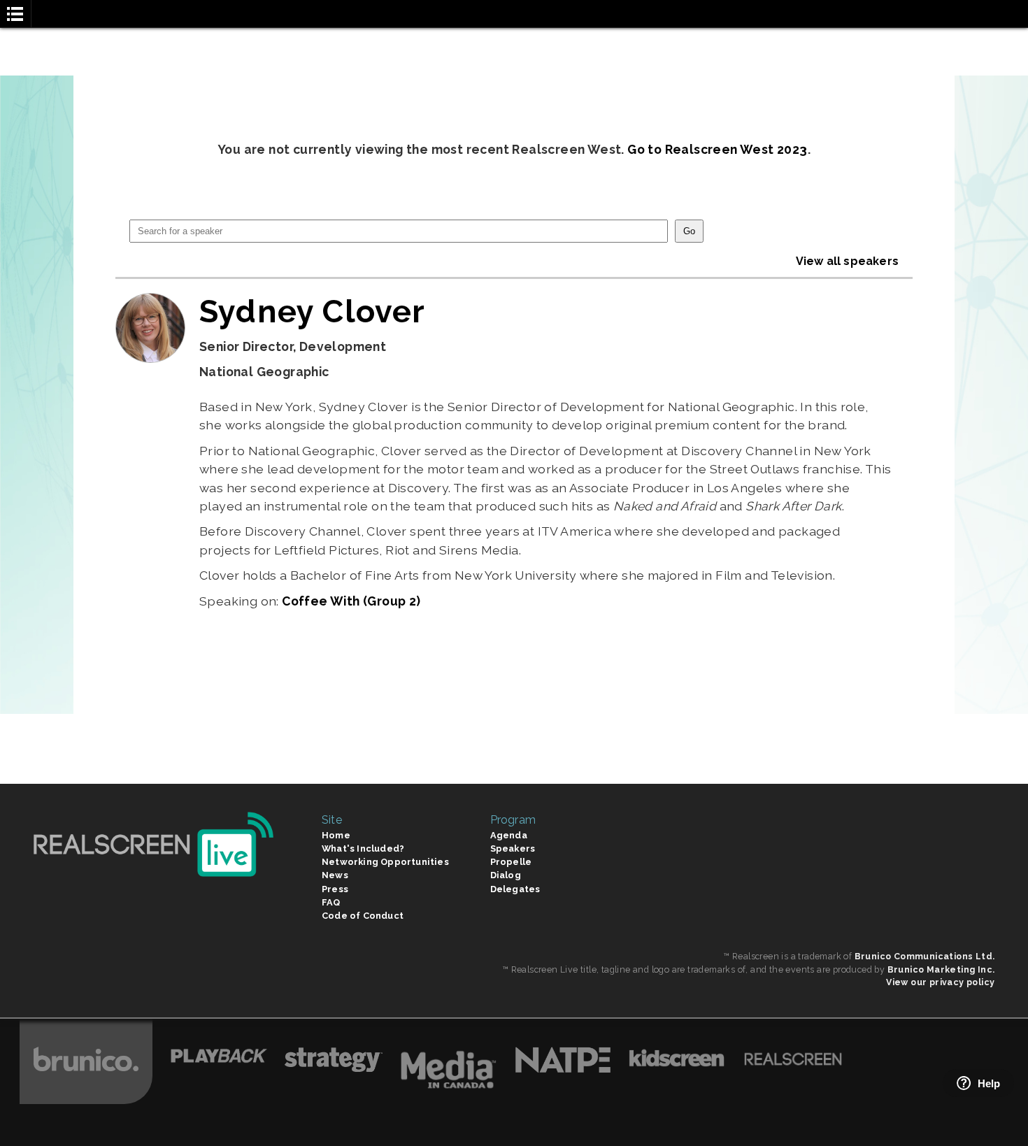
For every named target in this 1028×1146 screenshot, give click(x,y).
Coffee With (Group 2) (351, 601)
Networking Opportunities (385, 862)
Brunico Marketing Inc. (941, 969)
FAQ (331, 902)
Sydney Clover (312, 311)
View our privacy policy (940, 982)
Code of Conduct (363, 915)
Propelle (511, 862)
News (335, 875)
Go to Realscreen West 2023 (717, 149)
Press (335, 889)
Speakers (513, 848)
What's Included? (363, 848)
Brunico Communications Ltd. (925, 956)
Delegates (515, 889)
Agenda (508, 835)
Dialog (505, 875)
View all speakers (847, 261)
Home (336, 835)
